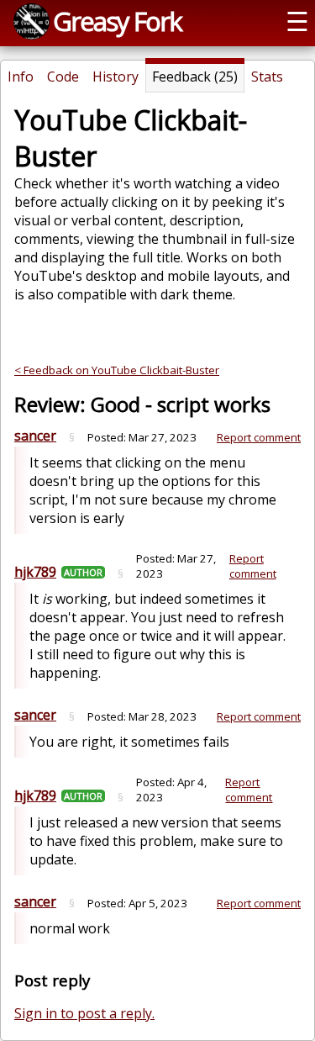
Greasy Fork (117, 21)
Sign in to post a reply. (84, 1013)
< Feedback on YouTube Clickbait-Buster (116, 370)
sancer (35, 435)
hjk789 (35, 572)
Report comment (259, 437)
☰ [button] (297, 21)
